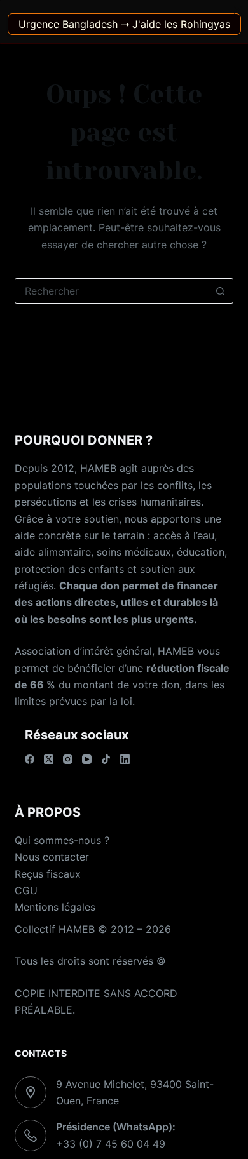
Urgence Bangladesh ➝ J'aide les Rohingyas (124, 24)
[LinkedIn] (125, 759)
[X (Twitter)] (48, 759)
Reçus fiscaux (48, 874)
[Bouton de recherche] (221, 291)
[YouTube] (87, 759)
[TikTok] (106, 759)
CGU (26, 890)
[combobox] (111, 291)
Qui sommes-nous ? (62, 840)
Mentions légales (55, 907)
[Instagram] (67, 759)
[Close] (238, 10)
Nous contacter (52, 856)
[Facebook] (29, 759)
